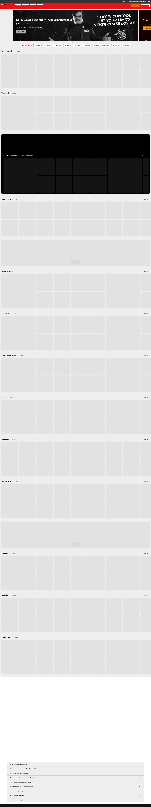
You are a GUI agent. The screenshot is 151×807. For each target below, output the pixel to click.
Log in (145, 5)
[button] (23, 45)
